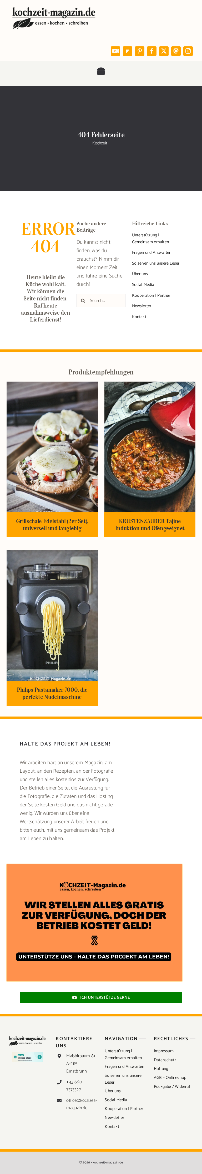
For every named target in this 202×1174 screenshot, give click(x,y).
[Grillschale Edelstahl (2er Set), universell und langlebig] (52, 385)
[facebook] (151, 51)
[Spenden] (94, 866)
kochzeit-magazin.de (108, 1162)
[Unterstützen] (68, 792)
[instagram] (188, 51)
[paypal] (115, 51)
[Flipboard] (127, 51)
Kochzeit (99, 143)
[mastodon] (176, 51)
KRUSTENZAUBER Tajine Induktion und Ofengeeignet (150, 524)
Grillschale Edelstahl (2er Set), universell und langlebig (52, 524)
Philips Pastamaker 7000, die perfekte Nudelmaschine (52, 693)
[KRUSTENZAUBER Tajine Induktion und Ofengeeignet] (150, 385)
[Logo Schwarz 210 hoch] (54, 7)
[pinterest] (139, 51)
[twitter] (164, 51)
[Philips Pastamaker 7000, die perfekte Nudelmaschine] (52, 554)
